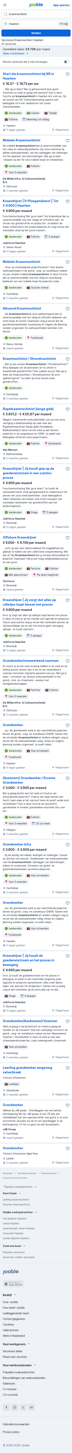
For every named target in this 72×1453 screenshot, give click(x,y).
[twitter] (23, 1407)
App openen (61, 5)
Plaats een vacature (15, 1357)
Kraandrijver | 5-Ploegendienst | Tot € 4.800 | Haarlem (30, 203)
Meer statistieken (13, 53)
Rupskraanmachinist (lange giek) (28, 409)
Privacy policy (11, 1432)
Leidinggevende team (16, 1313)
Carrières (8, 1324)
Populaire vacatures (14, 1252)
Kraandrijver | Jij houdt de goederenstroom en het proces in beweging (28, 960)
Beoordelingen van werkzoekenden (24, 1378)
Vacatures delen (12, 1351)
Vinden (36, 33)
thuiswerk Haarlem (13, 1233)
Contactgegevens (14, 1319)
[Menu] (4, 4)
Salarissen (9, 1383)
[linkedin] (31, 1407)
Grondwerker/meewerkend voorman (31, 660)
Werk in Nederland (14, 1335)
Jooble (25, 1445)
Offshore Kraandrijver (19, 537)
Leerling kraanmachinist (16, 1199)
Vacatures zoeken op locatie (19, 1257)
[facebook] (6, 1407)
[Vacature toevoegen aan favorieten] (68, 74)
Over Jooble (10, 1302)
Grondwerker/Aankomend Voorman (30, 1021)
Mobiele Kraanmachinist (21, 140)
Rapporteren (62, 129)
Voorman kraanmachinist (16, 1204)
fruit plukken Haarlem (14, 1218)
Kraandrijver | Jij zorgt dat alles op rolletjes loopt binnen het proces (29, 602)
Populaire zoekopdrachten (18, 1186)
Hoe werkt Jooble (14, 1307)
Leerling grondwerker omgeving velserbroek (27, 1070)
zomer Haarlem (11, 1223)
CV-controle (10, 1394)
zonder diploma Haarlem (16, 1238)
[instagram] (14, 1407)
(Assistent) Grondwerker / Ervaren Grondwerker (29, 780)
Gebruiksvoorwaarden (16, 1424)
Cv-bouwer (10, 1389)
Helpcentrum (11, 1330)
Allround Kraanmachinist (22, 308)
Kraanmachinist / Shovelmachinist (29, 358)
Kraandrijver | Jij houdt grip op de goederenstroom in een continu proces (28, 473)
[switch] (66, 62)
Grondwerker (13, 725)
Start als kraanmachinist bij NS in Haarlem (28, 76)
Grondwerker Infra (17, 844)
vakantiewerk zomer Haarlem (19, 1228)
